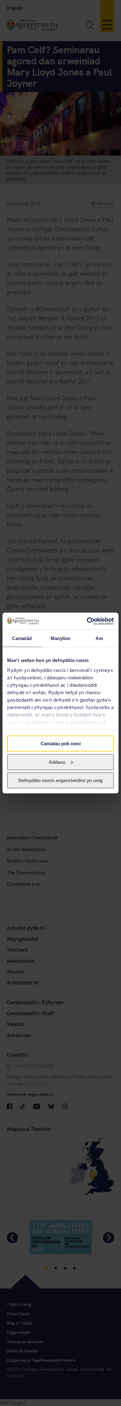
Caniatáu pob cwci (61, 743)
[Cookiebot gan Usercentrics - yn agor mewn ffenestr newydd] (87, 621)
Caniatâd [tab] (22, 638)
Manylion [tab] (61, 638)
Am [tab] (99, 638)
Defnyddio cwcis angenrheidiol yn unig (60, 780)
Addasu (57, 761)
